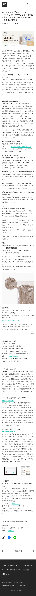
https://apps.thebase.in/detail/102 (21, 146)
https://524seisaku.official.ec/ (10, 320)
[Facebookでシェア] (9, 537)
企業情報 (11, 565)
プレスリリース (15, 23)
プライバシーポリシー (7, 582)
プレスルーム (28, 565)
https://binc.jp (16, 503)
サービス (19, 565)
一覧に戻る (18, 551)
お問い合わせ (6, 574)
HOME (4, 565)
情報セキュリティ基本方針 (8, 585)
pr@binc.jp (11, 530)
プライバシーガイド (18, 582)
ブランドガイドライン (21, 585)
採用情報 (26, 570)
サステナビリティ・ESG (13, 570)
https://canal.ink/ (14, 356)
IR (2, 570)
